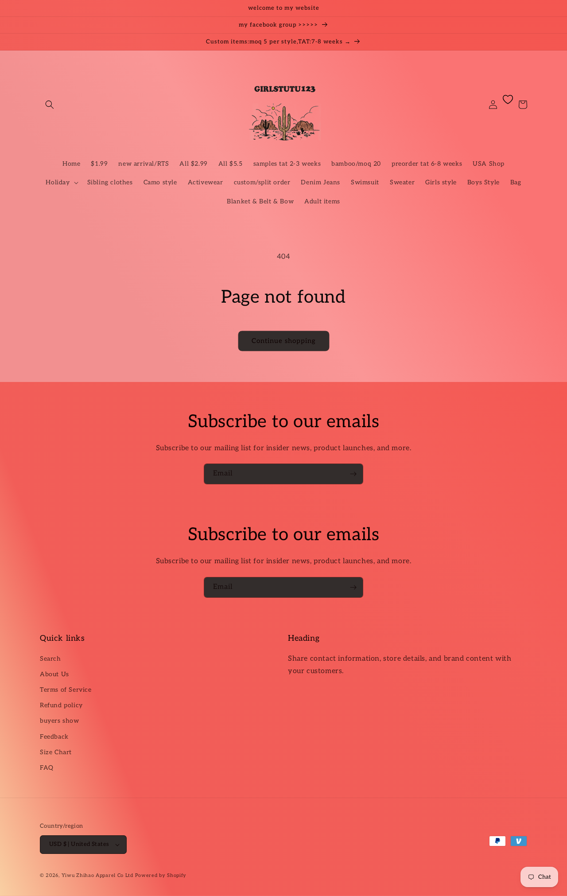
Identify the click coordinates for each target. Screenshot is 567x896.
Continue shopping (284, 341)
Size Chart (56, 752)
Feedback (54, 736)
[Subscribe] (353, 474)
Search (50, 658)
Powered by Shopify (161, 875)
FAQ (47, 767)
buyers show (59, 721)
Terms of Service (66, 689)
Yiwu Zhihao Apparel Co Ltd (97, 875)
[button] (49, 104)
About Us (54, 674)
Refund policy (61, 705)
